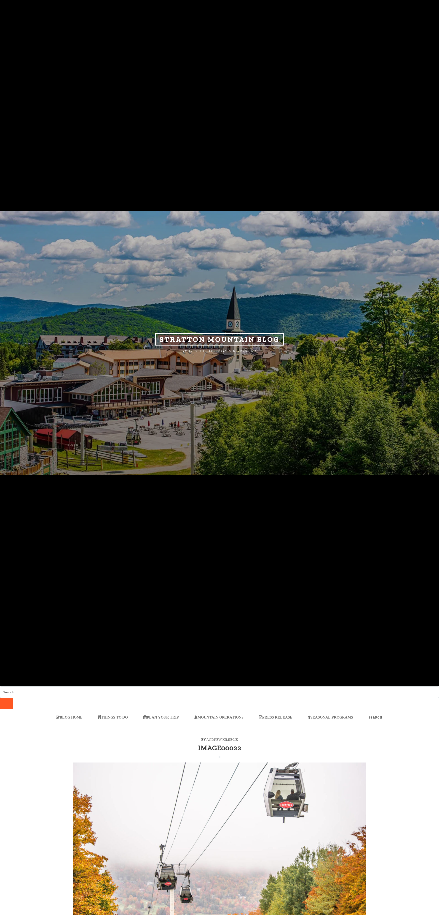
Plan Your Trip (163, 717)
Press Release (277, 717)
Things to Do (114, 717)
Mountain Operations (221, 717)
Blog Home (71, 717)
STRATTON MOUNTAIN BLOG (219, 339)
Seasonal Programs (332, 717)
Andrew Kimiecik (222, 739)
